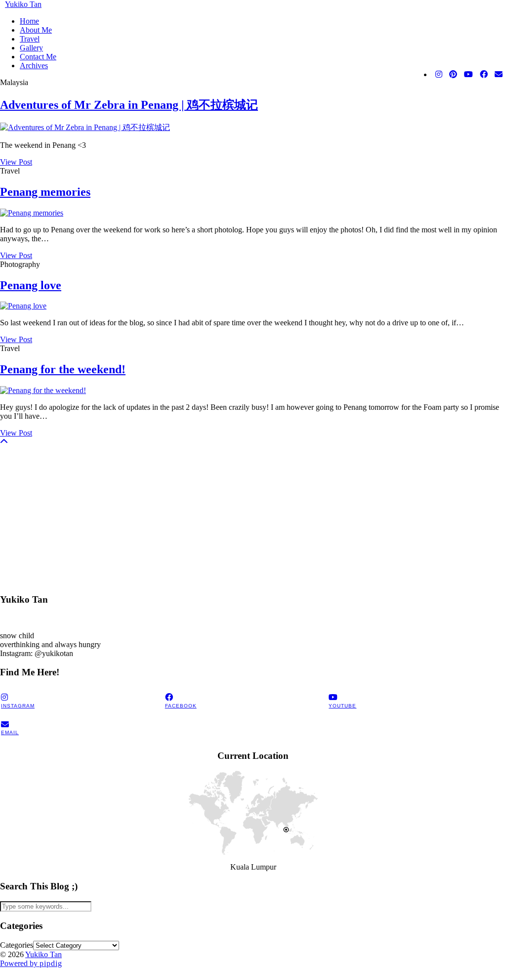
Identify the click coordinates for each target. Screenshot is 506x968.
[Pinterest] (453, 74)
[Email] (499, 74)
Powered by (31, 963)
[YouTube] (468, 74)
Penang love (30, 285)
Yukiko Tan (23, 4)
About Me (36, 30)
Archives (34, 65)
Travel (30, 39)
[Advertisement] (253, 515)
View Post (16, 162)
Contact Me (38, 56)
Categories (16, 945)
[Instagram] (438, 74)
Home (29, 21)
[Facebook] (484, 74)
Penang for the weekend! (63, 369)
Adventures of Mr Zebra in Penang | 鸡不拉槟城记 (129, 104)
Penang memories (45, 191)
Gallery (31, 48)
